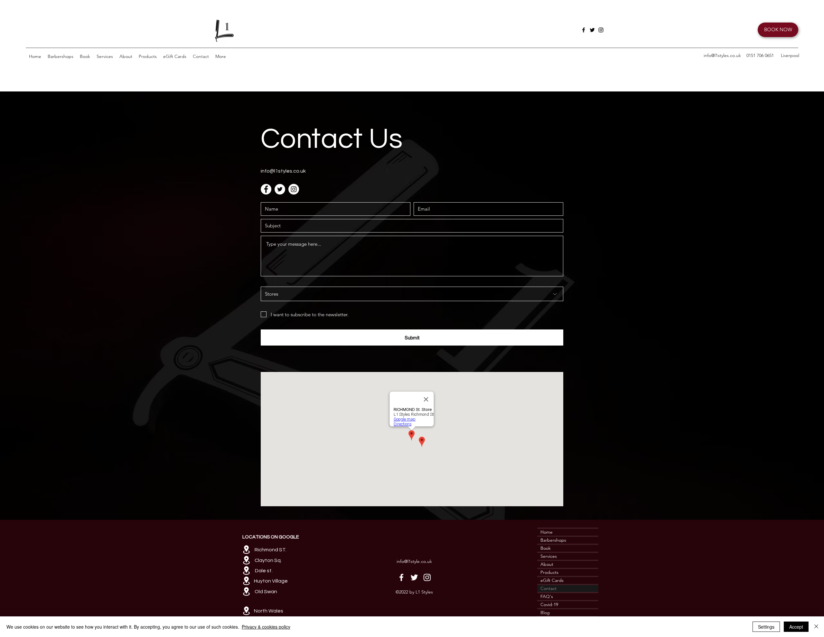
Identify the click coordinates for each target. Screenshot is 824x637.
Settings (766, 626)
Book (545, 548)
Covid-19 (549, 604)
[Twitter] (592, 30)
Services (548, 556)
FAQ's (546, 596)
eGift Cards (552, 580)
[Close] (816, 627)
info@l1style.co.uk (414, 561)
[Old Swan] (246, 591)
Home (546, 532)
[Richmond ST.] (246, 549)
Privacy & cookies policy (266, 626)
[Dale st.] (246, 570)
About (546, 564)
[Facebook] (583, 30)
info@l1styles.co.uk (722, 55)
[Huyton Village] (246, 580)
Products (549, 572)
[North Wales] (246, 610)
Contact (548, 588)
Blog (545, 612)
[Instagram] (601, 30)
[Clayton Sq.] (246, 560)
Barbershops (553, 540)
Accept (796, 626)
